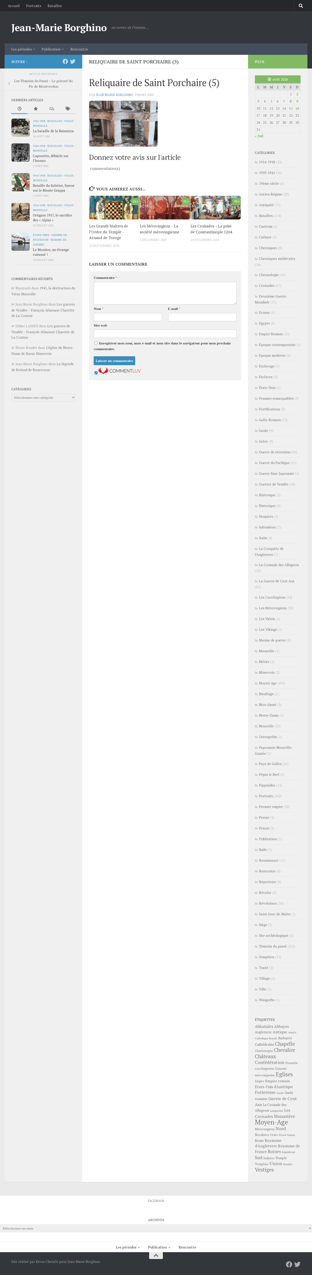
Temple (281, 1158)
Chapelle (285, 1043)
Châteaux (265, 1056)
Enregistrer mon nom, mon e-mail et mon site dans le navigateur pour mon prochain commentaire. (162, 346)
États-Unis (41, 235)
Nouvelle (40, 125)
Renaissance (268, 860)
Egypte (264, 323)
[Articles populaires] (35, 109)
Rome (259, 1140)
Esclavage (267, 366)
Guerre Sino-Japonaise (276, 473)
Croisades (266, 285)
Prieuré (282, 1135)
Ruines (274, 1151)
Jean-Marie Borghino (59, 27)
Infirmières (267, 527)
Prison (264, 828)
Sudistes (269, 1158)
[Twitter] (72, 61)
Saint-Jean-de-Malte (275, 914)
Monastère (284, 1116)
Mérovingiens (265, 1129)
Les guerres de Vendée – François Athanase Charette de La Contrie (43, 310)
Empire (259, 1081)
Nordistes (262, 1135)
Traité (263, 967)
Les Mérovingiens (273, 608)
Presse (264, 817)
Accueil (14, 5)
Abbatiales (264, 1026)
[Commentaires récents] (51, 109)
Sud (258, 1158)
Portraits (33, 5)
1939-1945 (267, 172)
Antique (280, 1032)
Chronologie (269, 274)
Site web (100, 325)
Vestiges (264, 1169)
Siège (263, 924)
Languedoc (276, 1110)
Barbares (285, 1038)
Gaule (263, 430)
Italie (68, 121)
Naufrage (266, 694)
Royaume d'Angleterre (268, 1143)
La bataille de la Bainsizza (53, 131)
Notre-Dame (269, 715)
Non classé (267, 704)
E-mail (174, 308)
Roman (291, 1135)
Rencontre (79, 49)
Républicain (288, 1152)
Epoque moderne (272, 355)
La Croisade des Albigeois (279, 564)
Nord (281, 1128)
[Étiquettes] (67, 109)
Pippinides (267, 785)
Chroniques (268, 247)
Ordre (274, 1135)
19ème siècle (269, 183)
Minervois (267, 672)
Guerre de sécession (274, 452)
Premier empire (271, 806)
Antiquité (266, 205)
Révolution (268, 903)
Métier (264, 661)
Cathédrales (264, 1044)
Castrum (265, 226)
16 (297, 108)
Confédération (269, 1062)
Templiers (266, 957)
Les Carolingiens (272, 597)
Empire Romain (271, 334)
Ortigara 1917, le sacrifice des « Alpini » (52, 217)
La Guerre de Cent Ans (276, 581)
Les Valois (267, 618)
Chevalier (284, 1050)
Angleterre (263, 1032)
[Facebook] (65, 61)
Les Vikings (268, 629)
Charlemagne (264, 1051)
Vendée (288, 1164)
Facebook (156, 1200)
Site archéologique (273, 935)
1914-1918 (39, 121)
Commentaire (105, 277)
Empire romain (277, 1080)
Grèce (263, 441)
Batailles (55, 5)
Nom (98, 308)
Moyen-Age (268, 683)
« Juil (259, 136)
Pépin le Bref (269, 774)
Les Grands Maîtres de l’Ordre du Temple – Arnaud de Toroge (108, 231)
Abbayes (281, 1026)
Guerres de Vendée (273, 484)
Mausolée (266, 651)
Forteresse (265, 1092)
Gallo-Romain (270, 419)
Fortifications (269, 409)
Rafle (263, 849)
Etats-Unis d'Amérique (274, 1086)
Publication (51, 49)
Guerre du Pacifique (274, 462)
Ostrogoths (268, 736)
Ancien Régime (270, 194)
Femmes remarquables (276, 398)
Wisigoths (267, 1000)
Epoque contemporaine (277, 344)
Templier (262, 1164)
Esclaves (265, 377)
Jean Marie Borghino (114, 94)
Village (264, 978)
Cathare (265, 237)
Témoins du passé (273, 946)
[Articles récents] (19, 109)
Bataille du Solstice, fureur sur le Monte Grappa (53, 188)
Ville (262, 989)
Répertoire (267, 881)
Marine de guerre (272, 640)
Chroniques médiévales (277, 258)
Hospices (266, 516)
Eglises (284, 1074)
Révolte (265, 892)
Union (276, 1164)
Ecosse (264, 312)
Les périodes (21, 49)
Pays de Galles (270, 763)
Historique (267, 495)
